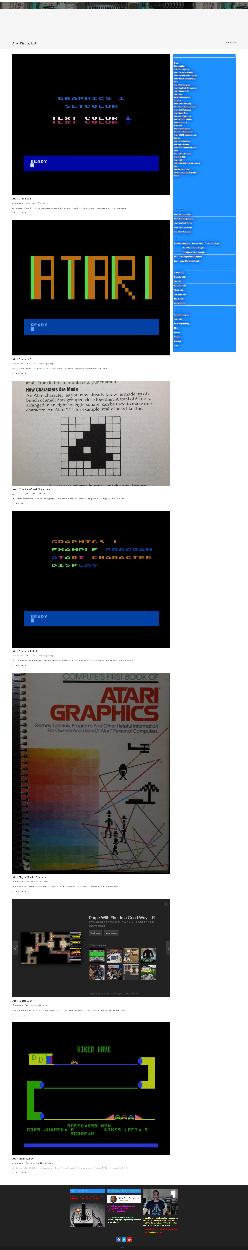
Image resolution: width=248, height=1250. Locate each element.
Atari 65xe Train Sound (183, 227)
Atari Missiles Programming (184, 79)
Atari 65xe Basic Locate (183, 223)
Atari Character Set (23, 1158)
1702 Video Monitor (181, 144)
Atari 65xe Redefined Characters (31, 489)
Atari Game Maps (212, 243)
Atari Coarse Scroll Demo (183, 72)
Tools (176, 345)
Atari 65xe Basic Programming (185, 88)
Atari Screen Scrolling (182, 104)
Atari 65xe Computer (182, 129)
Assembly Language (181, 69)
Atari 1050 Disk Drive (182, 141)
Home (176, 63)
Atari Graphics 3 (21, 359)
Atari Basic (178, 94)
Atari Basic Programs (182, 85)
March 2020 (178, 290)
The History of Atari (181, 169)
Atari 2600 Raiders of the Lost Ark (187, 163)
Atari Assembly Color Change (185, 75)
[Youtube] (129, 1239)
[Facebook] (118, 1239)
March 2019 (178, 299)
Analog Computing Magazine (185, 172)
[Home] (223, 43)
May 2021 (177, 281)
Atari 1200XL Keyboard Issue (185, 135)
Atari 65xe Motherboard (183, 132)
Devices (177, 332)
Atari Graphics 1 (21, 198)
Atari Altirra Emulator (182, 154)
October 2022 (179, 273)
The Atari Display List (182, 116)
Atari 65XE (17, 5)
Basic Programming (46, 364)
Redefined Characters (182, 97)
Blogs (176, 166)
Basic (176, 82)
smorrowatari (19, 203)
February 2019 (179, 303)
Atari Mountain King (182, 214)
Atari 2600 (178, 160)
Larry (176, 261)
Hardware (178, 341)
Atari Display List (231, 43)
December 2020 (180, 286)
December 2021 (180, 277)
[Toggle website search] (233, 5)
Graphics (43, 203)
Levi (175, 257)
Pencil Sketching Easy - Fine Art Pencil (188, 243)
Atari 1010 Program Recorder (185, 147)
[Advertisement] (124, 26)
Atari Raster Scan (22, 1000)
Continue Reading (21, 212)
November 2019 (180, 295)
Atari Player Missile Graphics (29, 877)
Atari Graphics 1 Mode (25, 651)
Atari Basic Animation (182, 110)
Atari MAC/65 (179, 157)
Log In (176, 176)
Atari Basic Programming (183, 219)
